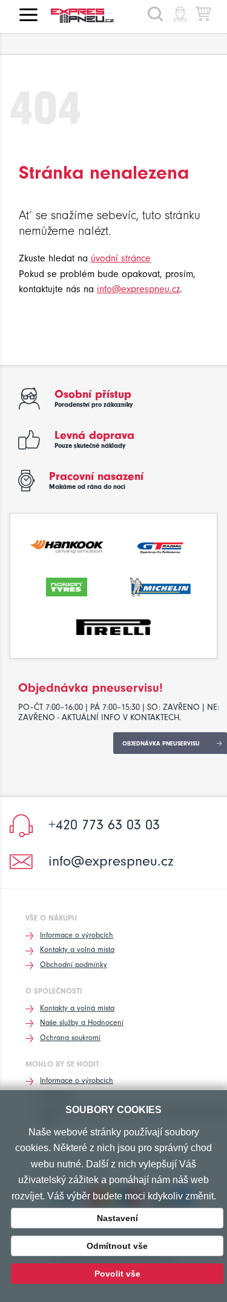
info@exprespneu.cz (138, 289)
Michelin (161, 585)
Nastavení (117, 1218)
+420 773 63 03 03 (104, 824)
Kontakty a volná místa (77, 949)
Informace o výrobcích (76, 934)
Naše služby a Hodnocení (81, 1022)
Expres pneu (87, 15)
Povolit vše (117, 1273)
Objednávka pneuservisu (161, 743)
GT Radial (161, 545)
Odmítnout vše (117, 1246)
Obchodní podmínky (73, 964)
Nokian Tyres (67, 585)
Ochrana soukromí (70, 1037)
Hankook (67, 545)
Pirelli (113, 626)
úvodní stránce (121, 258)
